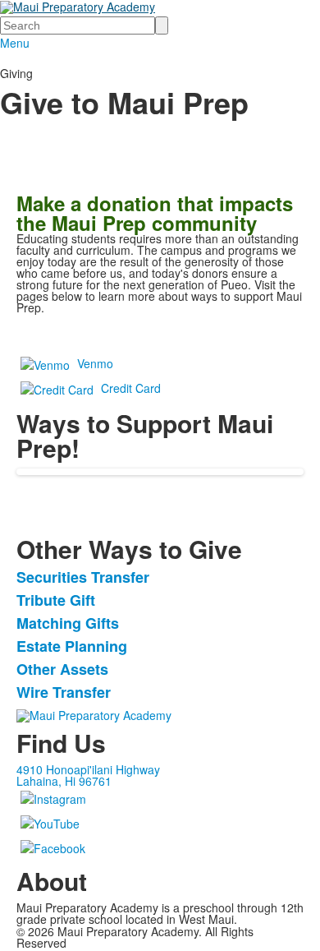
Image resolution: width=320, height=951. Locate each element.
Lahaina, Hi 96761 (64, 781)
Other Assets (62, 669)
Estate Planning (71, 646)
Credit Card (131, 388)
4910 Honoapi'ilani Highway (88, 769)
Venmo (95, 363)
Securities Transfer (82, 577)
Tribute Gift (55, 600)
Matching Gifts (67, 623)
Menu (15, 43)
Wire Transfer (63, 692)
